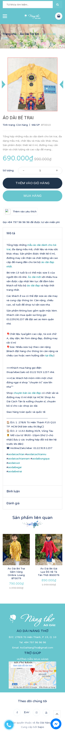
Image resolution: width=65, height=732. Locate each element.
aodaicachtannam (19, 458)
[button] (57, 4)
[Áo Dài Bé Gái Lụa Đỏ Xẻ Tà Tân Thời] (48, 549)
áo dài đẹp (33, 285)
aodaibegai (14, 467)
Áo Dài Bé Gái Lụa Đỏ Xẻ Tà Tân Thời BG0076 (48, 572)
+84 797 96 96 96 (18, 222)
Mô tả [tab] (10, 233)
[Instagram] (36, 712)
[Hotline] (11, 724)
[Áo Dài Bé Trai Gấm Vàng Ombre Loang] (16, 549)
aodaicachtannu (36, 454)
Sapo (41, 727)
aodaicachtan (16, 454)
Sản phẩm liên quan (32, 517)
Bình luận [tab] (13, 491)
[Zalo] (26, 712)
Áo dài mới (34, 277)
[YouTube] (46, 712)
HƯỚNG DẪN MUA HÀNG (32, 659)
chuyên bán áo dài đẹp (27, 392)
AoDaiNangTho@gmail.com (36, 647)
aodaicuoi (14, 462)
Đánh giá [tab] (13, 503)
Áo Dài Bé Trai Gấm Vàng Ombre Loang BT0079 (16, 573)
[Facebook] (17, 712)
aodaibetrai (15, 471)
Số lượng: (8, 170)
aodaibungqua (40, 458)
